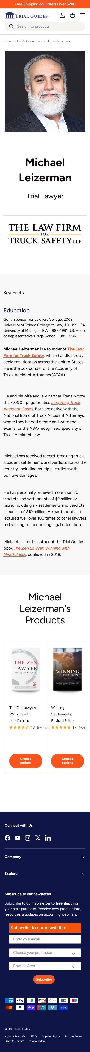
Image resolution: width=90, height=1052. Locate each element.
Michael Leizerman (58, 41)
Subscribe (44, 979)
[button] (72, 15)
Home (8, 41)
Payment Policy (14, 1040)
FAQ (34, 1036)
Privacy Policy (36, 1040)
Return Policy (73, 1036)
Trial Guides (22, 1029)
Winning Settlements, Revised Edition (63, 714)
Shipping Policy (50, 1036)
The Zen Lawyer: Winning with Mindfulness (22, 714)
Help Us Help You (16, 1036)
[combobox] (45, 26)
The (17, 548)
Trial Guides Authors (29, 41)
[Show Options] (74, 953)
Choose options (25, 761)
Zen (25, 548)
